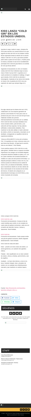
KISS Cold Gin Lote (6, 219)
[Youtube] (17, 313)
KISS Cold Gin (5, 234)
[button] (25, 9)
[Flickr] (20, 313)
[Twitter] (13, 313)
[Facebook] (10, 313)
